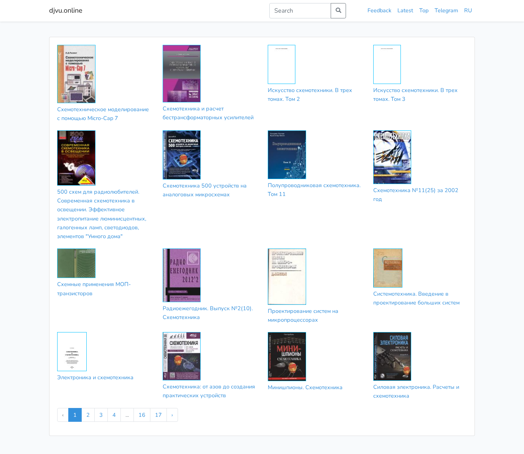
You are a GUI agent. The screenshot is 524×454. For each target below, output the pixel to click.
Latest (405, 10)
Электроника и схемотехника (95, 377)
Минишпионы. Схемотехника (305, 387)
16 (141, 415)
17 (158, 415)
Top (423, 10)
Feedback (379, 10)
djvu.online (65, 10)
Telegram (446, 10)
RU (468, 10)
